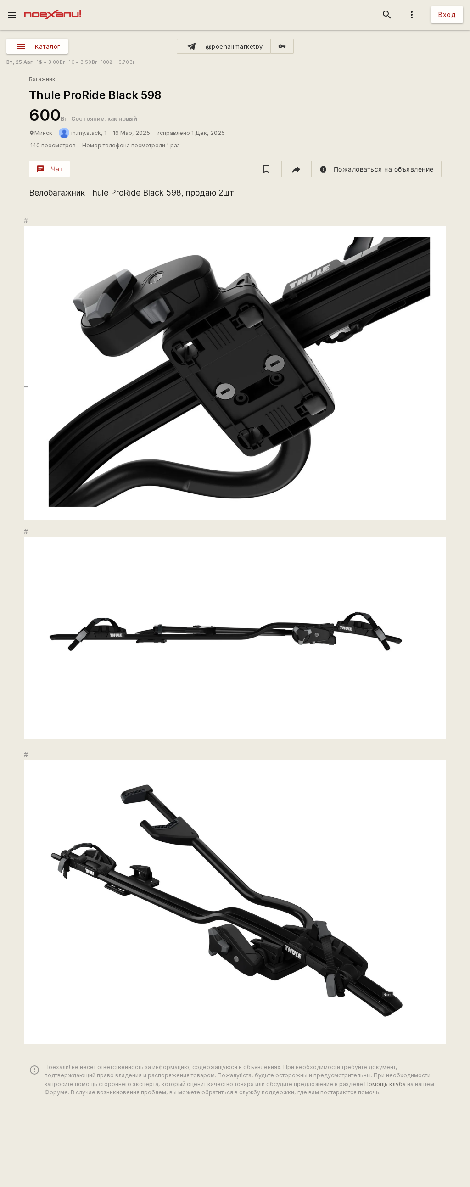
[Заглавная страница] (52, 6)
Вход (447, 14)
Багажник (42, 79)
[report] (377, 169)
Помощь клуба (385, 1084)
